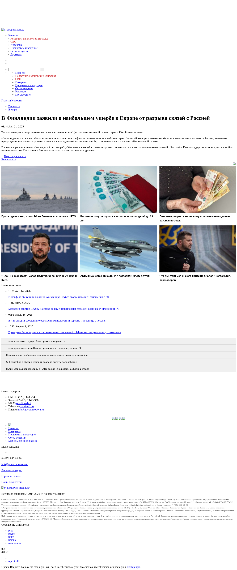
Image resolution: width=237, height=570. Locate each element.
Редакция (16, 54)
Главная (6, 100)
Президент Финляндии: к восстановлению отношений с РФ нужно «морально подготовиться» (64, 332)
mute (11, 536)
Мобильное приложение (22, 440)
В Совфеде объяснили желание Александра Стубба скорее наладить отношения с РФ (58, 296)
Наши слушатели (11, 482)
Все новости (8, 159)
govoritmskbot (23, 403)
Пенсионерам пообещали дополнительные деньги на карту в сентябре (47, 355)
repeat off (13, 561)
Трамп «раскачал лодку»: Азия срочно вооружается (35, 341)
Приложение (23, 94)
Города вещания (10, 476)
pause (11, 533)
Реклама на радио (11, 470)
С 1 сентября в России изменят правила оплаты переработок (41, 362)
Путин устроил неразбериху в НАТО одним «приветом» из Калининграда (47, 368)
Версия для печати (15, 156)
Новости (13, 35)
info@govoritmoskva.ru (31, 409)
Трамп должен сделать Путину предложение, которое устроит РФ (43, 348)
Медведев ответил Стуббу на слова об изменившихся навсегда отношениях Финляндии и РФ (63, 308)
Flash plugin (133, 566)
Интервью (16, 44)
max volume (15, 543)
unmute (12, 539)
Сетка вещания (19, 51)
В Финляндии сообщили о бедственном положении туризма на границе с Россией (57, 320)
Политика (14, 106)
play (10, 530)
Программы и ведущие (24, 47)
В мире (12, 109)
